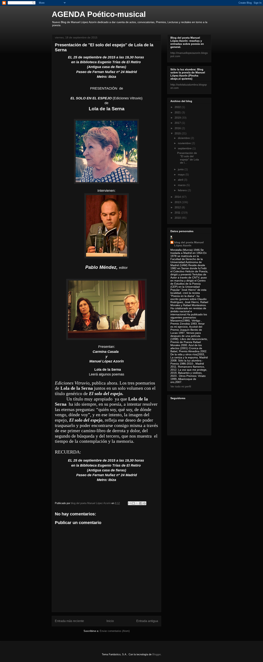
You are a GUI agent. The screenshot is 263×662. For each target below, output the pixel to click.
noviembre (185, 143)
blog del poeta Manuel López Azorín (189, 244)
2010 (178, 217)
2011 (178, 212)
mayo (181, 174)
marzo (182, 185)
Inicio (110, 621)
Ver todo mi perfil (180, 386)
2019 (178, 117)
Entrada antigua (147, 621)
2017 (178, 122)
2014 (178, 196)
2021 (178, 112)
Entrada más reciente (69, 621)
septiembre (185, 148)
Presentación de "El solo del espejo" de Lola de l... (188, 157)
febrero (183, 190)
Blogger (156, 654)
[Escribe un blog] (133, 503)
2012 (178, 207)
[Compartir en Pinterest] (144, 503)
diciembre (184, 138)
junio (181, 169)
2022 (178, 107)
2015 (178, 133)
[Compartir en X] (137, 503)
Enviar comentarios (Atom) (115, 631)
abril (181, 179)
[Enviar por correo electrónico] (130, 503)
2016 (178, 128)
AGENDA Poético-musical (99, 14)
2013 (178, 202)
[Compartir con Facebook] (141, 503)
